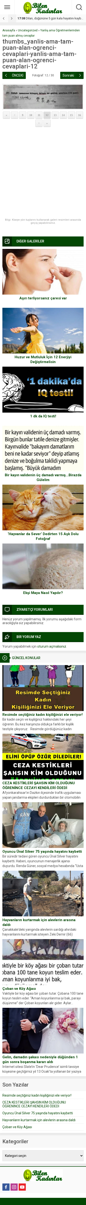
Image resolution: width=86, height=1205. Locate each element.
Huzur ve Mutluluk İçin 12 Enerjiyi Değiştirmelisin (43, 359)
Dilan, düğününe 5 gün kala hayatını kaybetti (51, 18)
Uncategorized (28, 30)
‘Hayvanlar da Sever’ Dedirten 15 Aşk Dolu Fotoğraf (43, 536)
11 (39, 115)
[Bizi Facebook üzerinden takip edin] (6, 1187)
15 (71, 115)
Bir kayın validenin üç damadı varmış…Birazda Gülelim (43, 477)
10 (30, 115)
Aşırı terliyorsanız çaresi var (43, 298)
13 (55, 115)
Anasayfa (8, 30)
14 (63, 115)
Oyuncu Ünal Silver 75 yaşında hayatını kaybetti (42, 851)
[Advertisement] (43, 173)
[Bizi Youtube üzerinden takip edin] (22, 1187)
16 (79, 115)
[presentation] (4, 18)
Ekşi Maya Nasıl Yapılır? (43, 593)
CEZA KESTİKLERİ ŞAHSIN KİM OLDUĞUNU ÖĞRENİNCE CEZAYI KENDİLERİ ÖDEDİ (38, 785)
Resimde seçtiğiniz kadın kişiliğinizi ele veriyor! (42, 714)
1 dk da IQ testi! (43, 416)
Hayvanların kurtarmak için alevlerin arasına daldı (38, 922)
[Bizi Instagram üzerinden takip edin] (14, 1187)
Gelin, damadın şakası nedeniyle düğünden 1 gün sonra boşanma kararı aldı (40, 1059)
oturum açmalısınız (51, 646)
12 (47, 115)
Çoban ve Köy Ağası (19, 988)
